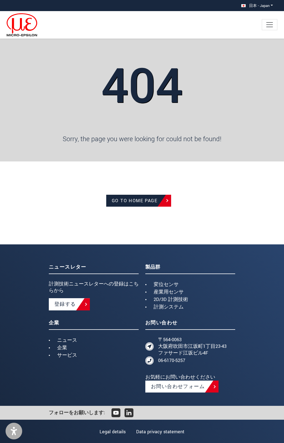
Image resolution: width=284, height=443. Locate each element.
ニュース (67, 340)
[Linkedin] (129, 412)
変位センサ (166, 284)
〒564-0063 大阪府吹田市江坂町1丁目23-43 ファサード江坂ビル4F (192, 346)
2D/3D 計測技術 (171, 299)
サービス (67, 355)
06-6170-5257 (171, 360)
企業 (62, 348)
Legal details (113, 432)
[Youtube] (115, 412)
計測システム (169, 307)
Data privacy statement (160, 432)
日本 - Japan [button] (259, 5)
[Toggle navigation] (269, 24)
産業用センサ (169, 292)
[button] (14, 431)
